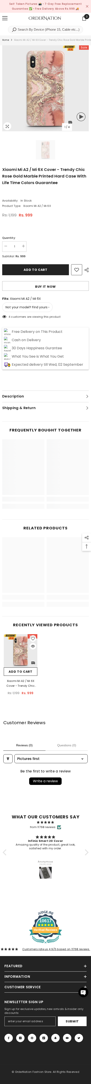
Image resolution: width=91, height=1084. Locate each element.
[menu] (5, 18)
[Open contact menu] (83, 992)
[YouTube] (67, 1038)
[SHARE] (85, 270)
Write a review (45, 781)
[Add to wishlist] (76, 269)
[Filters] (8, 758)
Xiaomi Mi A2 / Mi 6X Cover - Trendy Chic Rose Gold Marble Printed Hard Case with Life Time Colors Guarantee (20, 683)
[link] (23, 499)
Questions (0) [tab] (66, 745)
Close (87, 6)
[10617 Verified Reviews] (45, 944)
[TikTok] (44, 1038)
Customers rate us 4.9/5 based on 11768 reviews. (56, 949)
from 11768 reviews (42, 827)
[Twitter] (79, 1038)
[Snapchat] (55, 1038)
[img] (45, 822)
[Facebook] (8, 1038)
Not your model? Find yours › (27, 307)
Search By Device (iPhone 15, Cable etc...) (48, 29)
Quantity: (9, 238)
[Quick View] (33, 646)
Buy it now (45, 286)
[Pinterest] (32, 1038)
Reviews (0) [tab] (24, 745)
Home (5, 40)
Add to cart (35, 270)
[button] (5, 852)
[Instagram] (20, 1038)
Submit (72, 1021)
